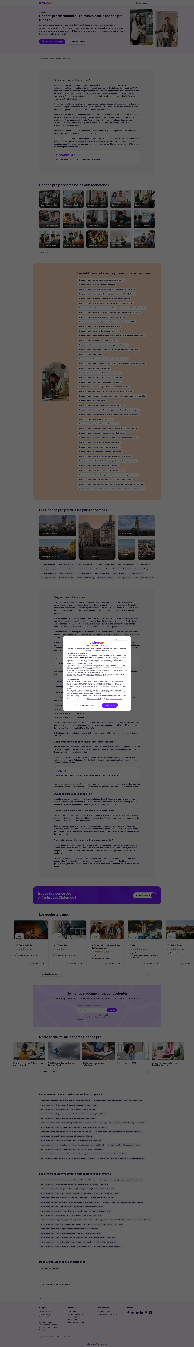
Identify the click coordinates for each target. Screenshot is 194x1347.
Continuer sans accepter (120, 640)
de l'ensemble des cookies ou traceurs (88, 657)
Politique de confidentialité (94, 699)
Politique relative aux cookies (114, 699)
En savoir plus (97, 693)
